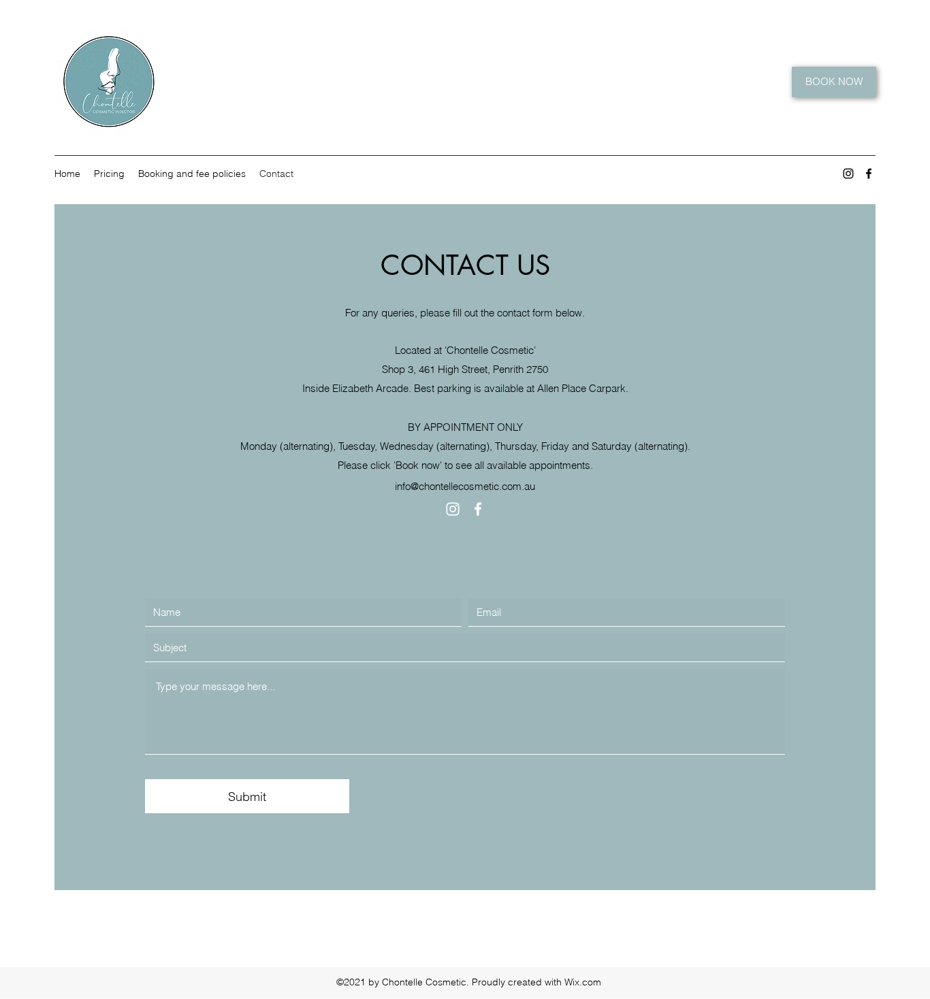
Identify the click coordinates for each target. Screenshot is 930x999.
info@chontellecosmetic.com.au (465, 486)
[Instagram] (848, 173)
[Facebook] (869, 173)
